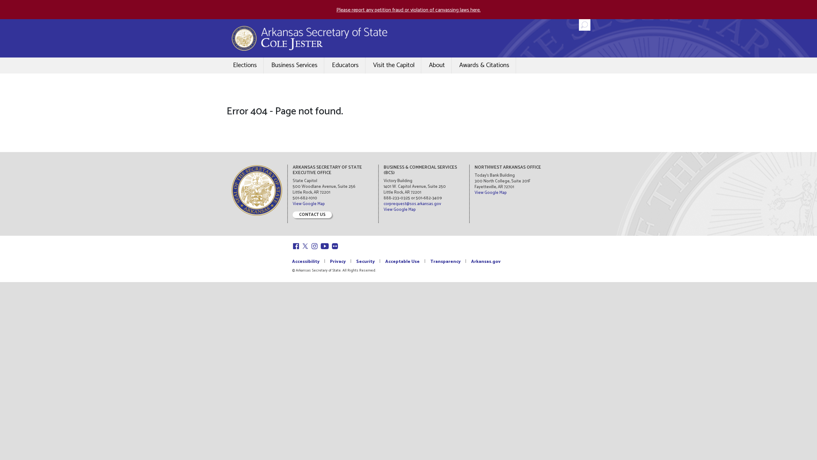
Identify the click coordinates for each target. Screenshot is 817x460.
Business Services (294, 65)
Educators (345, 65)
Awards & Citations (484, 65)
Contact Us (312, 214)
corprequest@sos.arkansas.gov (412, 204)
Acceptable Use (402, 261)
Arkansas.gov (486, 261)
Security (365, 261)
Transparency (445, 261)
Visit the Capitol (394, 65)
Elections (245, 65)
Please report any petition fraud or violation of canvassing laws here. (408, 10)
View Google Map (309, 204)
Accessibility (305, 261)
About (437, 65)
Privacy (338, 261)
